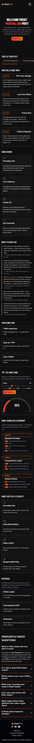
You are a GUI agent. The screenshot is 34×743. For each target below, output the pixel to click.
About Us (17, 731)
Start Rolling (17, 39)
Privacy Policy (17, 735)
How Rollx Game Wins (11, 61)
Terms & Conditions (17, 733)
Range (5, 383)
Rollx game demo (12, 277)
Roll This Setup (9, 392)
